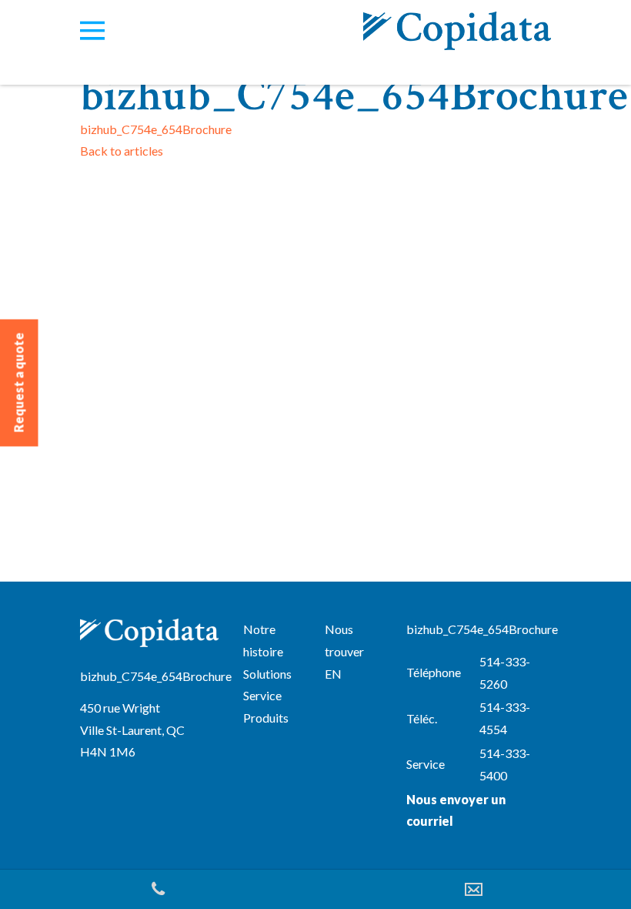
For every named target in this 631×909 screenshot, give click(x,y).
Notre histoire (263, 640)
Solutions (267, 673)
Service (262, 695)
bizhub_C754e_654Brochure (156, 129)
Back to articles (121, 150)
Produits (266, 717)
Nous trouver (344, 640)
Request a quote (19, 383)
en (333, 673)
